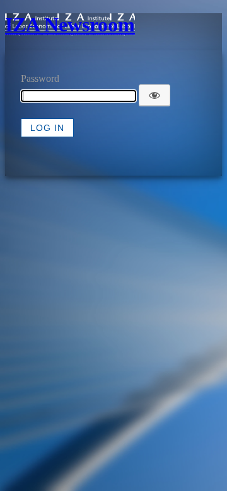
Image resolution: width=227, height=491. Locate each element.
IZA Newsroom (70, 24)
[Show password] (154, 95)
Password (40, 78)
